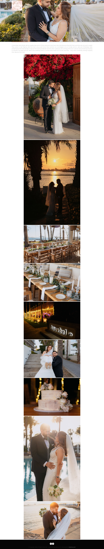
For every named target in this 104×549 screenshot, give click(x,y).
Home (51, 6)
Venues (80, 6)
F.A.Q (64, 6)
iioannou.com (72, 547)
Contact (88, 6)
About (57, 6)
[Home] (17, 5)
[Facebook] (51, 544)
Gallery (71, 6)
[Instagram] (53, 544)
